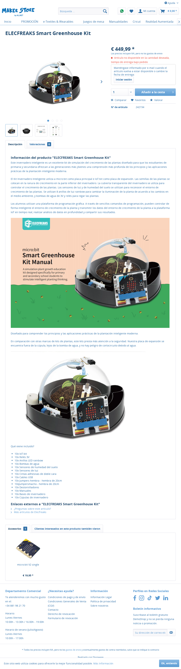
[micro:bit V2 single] (28, 548)
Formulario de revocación (63, 618)
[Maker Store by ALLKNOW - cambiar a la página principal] (18, 12)
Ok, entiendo (169, 663)
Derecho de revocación (61, 614)
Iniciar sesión (124, 79)
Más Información (103, 663)
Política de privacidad (103, 601)
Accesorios (17, 528)
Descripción (15, 144)
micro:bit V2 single (28, 564)
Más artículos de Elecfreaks (29, 512)
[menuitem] (83, 11)
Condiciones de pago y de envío (66, 597)
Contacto (53, 609)
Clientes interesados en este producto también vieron (67, 528)
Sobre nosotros (99, 605)
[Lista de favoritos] (131, 11)
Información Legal (101, 597)
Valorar (158, 100)
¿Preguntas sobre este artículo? (32, 508)
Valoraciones (40, 144)
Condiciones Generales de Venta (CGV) (67, 603)
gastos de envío (73, 649)
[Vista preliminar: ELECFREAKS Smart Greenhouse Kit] (11, 130)
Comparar (120, 100)
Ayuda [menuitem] (171, 3)
